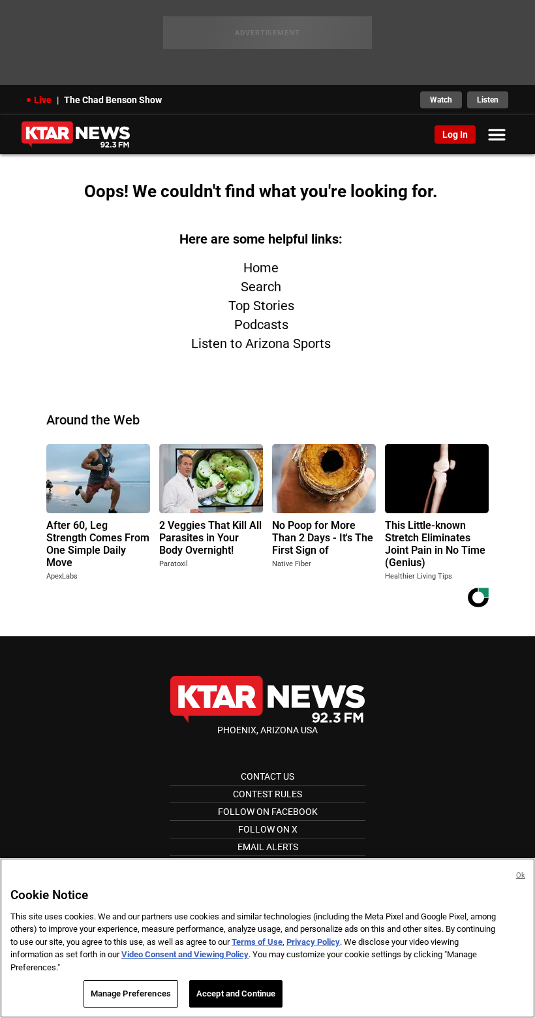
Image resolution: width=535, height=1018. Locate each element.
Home (261, 268)
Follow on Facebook (268, 811)
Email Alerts (267, 847)
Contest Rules (267, 794)
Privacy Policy (313, 942)
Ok (520, 875)
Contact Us (267, 776)
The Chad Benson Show (113, 100)
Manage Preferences (131, 993)
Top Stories (261, 305)
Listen (487, 99)
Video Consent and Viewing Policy (185, 954)
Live (43, 100)
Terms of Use (257, 942)
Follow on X (268, 829)
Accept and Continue (235, 993)
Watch (441, 99)
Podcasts (261, 324)
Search (261, 286)
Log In (455, 134)
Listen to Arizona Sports (261, 343)
